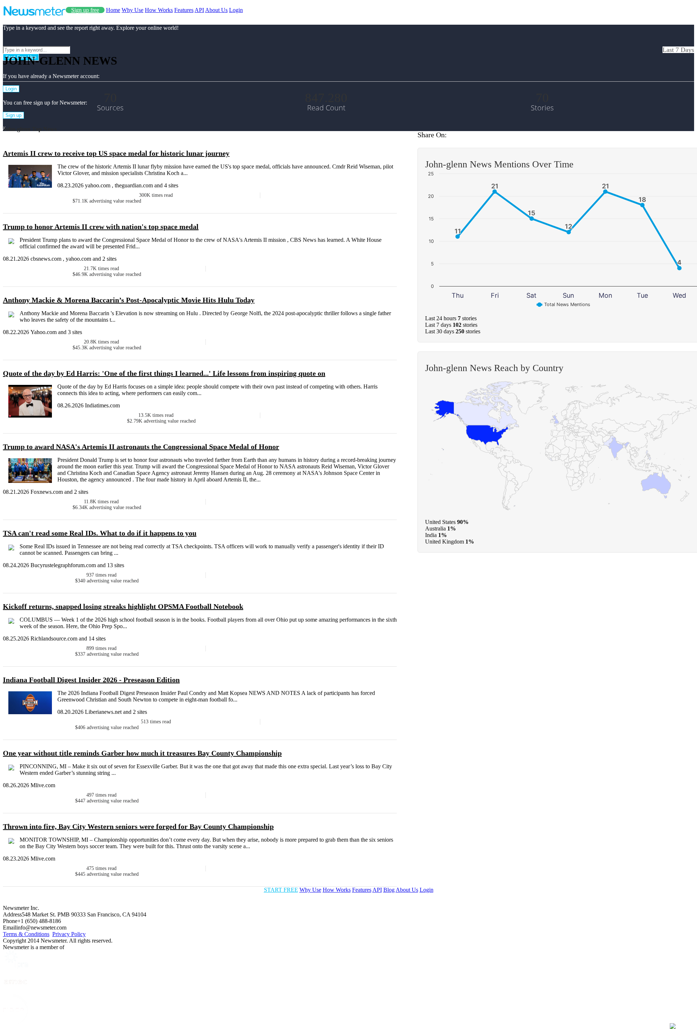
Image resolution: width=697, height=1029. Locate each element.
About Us (216, 10)
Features (183, 10)
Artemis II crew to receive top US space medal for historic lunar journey (116, 153)
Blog (389, 890)
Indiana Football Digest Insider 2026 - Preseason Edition (91, 680)
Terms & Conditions (26, 934)
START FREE (281, 890)
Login (236, 10)
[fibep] (15, 1023)
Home (113, 10)
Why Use (132, 10)
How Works (159, 10)
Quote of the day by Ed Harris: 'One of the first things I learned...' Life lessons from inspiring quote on (164, 373)
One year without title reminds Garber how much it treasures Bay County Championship (142, 753)
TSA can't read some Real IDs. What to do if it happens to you (99, 533)
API (199, 10)
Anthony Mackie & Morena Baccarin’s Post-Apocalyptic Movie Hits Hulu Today (128, 300)
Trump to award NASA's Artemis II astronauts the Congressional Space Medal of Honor (141, 447)
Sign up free (85, 10)
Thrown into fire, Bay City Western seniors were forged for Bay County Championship (138, 826)
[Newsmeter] (34, 14)
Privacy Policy (69, 934)
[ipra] (15, 966)
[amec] (15, 991)
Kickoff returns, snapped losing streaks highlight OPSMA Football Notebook (123, 606)
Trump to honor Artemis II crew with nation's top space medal (101, 227)
